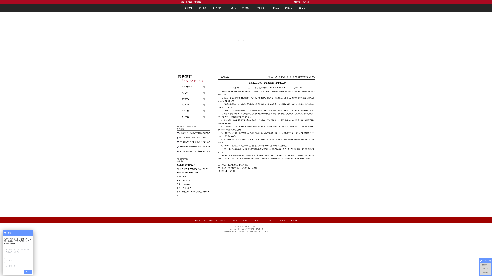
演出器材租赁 (187, 87)
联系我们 (303, 8)
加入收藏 (306, 2)
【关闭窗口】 (232, 171)
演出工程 (185, 111)
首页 (275, 77)
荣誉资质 (260, 8)
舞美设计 (185, 105)
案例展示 (246, 8)
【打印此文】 (223, 171)
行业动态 (275, 8)
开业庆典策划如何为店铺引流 (238, 165)
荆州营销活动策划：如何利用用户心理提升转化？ (194, 147)
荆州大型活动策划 (265, 88)
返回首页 (297, 2)
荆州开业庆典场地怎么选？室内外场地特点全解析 (194, 152)
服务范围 (217, 8)
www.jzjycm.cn (186, 184)
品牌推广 (185, 93)
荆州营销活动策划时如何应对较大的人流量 (242, 168)
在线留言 (289, 8)
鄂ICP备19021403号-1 (249, 226)
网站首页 (188, 8)
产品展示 (232, 8)
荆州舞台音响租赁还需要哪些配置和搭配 (301, 77)
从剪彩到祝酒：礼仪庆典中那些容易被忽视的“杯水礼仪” (194, 133)
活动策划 (185, 99)
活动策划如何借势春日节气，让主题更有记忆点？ (194, 142)
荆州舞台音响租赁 (229, 91)
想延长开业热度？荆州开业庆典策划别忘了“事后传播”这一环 (194, 138)
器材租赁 (185, 117)
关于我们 (203, 8)
